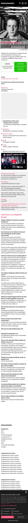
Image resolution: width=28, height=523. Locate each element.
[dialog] (14, 506)
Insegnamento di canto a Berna (9, 457)
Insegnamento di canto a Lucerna (10, 461)
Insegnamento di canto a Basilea (10, 459)
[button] (14, 505)
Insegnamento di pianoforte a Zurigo (11, 465)
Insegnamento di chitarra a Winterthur (11, 489)
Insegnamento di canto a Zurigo (10, 455)
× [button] (26, 492)
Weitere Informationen (5, 503)
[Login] (22, 3)
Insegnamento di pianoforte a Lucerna (11, 471)
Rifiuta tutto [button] (20, 517)
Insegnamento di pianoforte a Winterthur (12, 473)
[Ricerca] (20, 3)
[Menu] (25, 3)
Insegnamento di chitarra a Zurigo (10, 481)
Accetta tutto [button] (7, 517)
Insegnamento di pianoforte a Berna (11, 467)
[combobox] (26, 492)
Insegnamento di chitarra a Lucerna (11, 487)
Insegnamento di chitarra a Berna (10, 483)
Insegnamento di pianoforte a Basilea (11, 469)
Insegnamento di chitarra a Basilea (10, 485)
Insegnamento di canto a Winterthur (11, 463)
